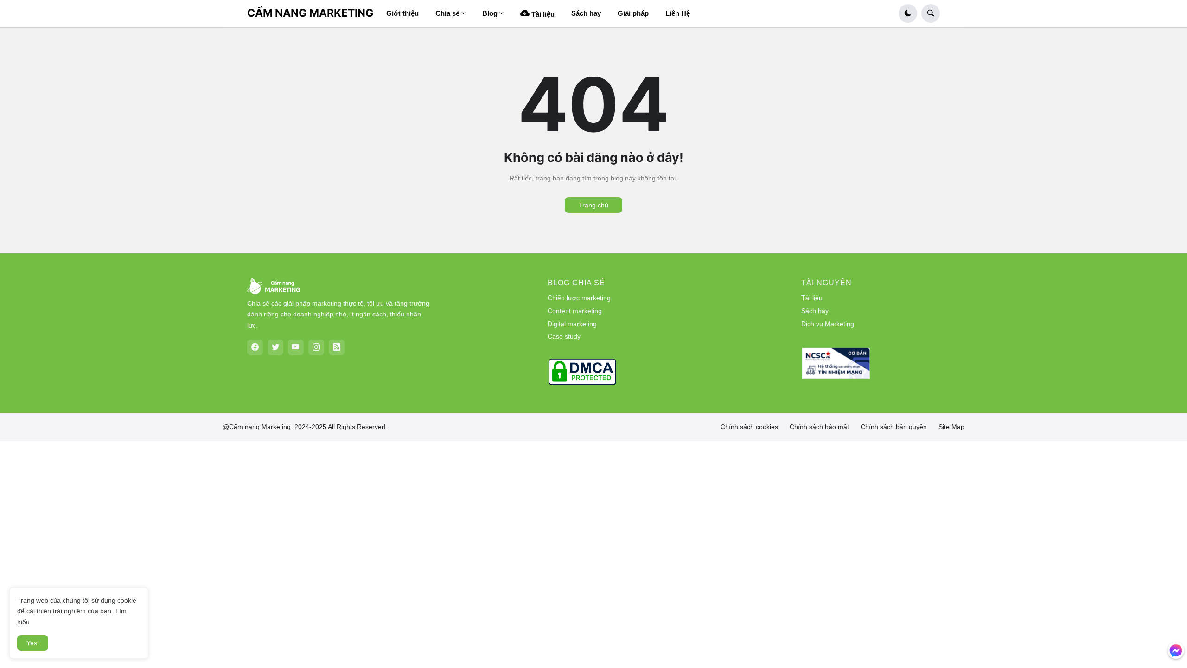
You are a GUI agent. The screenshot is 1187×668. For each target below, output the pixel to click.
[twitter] (275, 347)
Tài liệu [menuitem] (542, 14)
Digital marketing (572, 324)
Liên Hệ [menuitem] (677, 13)
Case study (564, 336)
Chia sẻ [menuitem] (447, 13)
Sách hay (815, 311)
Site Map (951, 426)
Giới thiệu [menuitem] (402, 13)
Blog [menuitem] (490, 13)
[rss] (337, 347)
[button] (908, 13)
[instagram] (316, 347)
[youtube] (296, 347)
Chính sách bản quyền (894, 426)
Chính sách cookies (749, 426)
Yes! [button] (32, 643)
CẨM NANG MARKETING (310, 12)
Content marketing (575, 311)
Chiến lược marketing (579, 298)
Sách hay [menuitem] (586, 13)
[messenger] (1176, 650)
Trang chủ (593, 205)
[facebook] (255, 347)
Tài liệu (812, 298)
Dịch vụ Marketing (827, 324)
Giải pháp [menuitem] (633, 13)
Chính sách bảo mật (819, 426)
